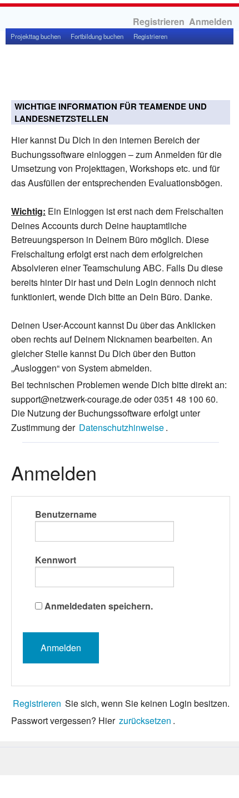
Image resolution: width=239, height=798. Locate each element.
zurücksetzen (145, 720)
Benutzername (66, 514)
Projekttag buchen (36, 36)
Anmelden (210, 21)
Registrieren (159, 21)
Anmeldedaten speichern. (98, 605)
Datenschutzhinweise (121, 427)
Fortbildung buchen (97, 36)
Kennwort (55, 559)
